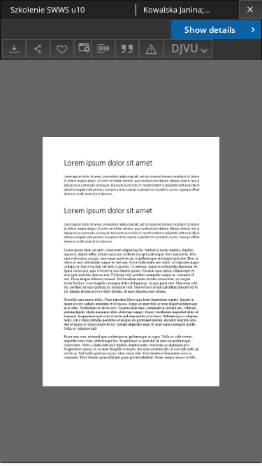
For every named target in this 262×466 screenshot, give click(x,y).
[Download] (14, 48)
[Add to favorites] (62, 48)
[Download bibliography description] (103, 49)
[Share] (38, 48)
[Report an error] (151, 48)
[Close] (250, 9)
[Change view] (82, 48)
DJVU (184, 48)
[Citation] (127, 48)
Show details (209, 30)
